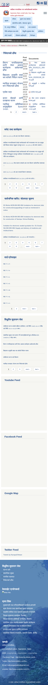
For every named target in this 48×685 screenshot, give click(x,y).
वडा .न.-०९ (6, 283)
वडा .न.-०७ (6, 290)
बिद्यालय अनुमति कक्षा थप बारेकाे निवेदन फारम (13, 76)
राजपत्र (22, 27)
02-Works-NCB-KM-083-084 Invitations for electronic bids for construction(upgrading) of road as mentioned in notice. (23, 207)
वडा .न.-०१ (6, 264)
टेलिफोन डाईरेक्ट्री (21, 35)
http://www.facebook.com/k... (26, 657)
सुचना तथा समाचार (25, 19)
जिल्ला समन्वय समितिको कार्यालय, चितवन (17, 619)
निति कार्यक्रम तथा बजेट (11, 31)
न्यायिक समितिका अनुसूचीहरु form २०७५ (13, 106)
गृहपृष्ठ (6, 21)
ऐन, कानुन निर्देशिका (10, 27)
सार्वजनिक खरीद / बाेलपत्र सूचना (21, 23)
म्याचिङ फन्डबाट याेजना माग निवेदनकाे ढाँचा (13, 84)
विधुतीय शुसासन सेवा (28, 31)
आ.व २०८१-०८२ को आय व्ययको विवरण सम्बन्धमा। (17, 172)
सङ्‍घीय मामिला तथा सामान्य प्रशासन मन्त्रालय (19, 612)
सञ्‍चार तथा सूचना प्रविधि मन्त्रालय (15, 629)
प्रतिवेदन (40, 31)
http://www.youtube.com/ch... (19, 669)
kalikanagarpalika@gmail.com (18, 665)
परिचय (14, 19)
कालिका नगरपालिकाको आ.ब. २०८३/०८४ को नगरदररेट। (19, 237)
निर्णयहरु (32, 35)
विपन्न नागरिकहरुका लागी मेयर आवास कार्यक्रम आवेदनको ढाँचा (13, 66)
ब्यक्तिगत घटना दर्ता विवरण (10, 357)
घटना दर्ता (6, 570)
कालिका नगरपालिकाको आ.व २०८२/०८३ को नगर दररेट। (19, 178)
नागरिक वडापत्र (8, 577)
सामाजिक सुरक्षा (8, 573)
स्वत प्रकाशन (32, 27)
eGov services (12, 45)
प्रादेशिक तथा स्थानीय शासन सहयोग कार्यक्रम (19, 622)
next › (24, 112)
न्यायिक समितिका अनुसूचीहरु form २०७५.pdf (37, 106)
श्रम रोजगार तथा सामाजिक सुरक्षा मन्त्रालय (18, 608)
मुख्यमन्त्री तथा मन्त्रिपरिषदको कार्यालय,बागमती (19, 605)
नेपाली (27, 4)
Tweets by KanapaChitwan (12, 555)
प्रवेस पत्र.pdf (36, 92)
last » (34, 112)
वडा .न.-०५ (6, 303)
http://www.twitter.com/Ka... (18, 661)
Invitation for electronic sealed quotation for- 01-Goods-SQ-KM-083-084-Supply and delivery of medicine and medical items (22, 228)
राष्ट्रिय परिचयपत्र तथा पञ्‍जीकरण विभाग (17, 626)
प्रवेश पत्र (7, 92)
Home (3, 45)
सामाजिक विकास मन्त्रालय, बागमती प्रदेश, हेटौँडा (20, 633)
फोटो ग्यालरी (8, 35)
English (21, 4)
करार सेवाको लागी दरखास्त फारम (13, 99)
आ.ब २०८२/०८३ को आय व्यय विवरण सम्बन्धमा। (16, 136)
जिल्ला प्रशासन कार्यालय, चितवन (14, 615)
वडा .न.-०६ (6, 296)
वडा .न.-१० (6, 270)
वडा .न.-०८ (6, 277)
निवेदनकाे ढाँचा (8, 580)
